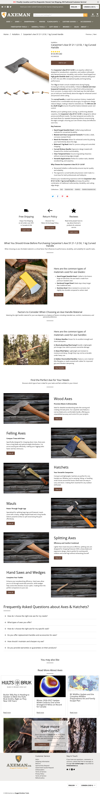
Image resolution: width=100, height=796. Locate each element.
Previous (89, 34)
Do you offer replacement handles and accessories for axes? (32, 635)
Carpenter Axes (69, 189)
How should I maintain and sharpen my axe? (25, 641)
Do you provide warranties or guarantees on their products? (32, 648)
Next (94, 34)
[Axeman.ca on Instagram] (8, 7)
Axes (61, 189)
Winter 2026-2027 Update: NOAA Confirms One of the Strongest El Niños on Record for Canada (49, 703)
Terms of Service (40, 772)
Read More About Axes (50, 670)
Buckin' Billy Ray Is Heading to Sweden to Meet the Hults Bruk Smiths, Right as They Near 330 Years (16, 697)
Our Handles (59, 368)
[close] (98, 2)
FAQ (58, 744)
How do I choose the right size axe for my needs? (27, 616)
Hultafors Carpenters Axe (88, 189)
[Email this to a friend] (67, 196)
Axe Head (58, 295)
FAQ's (37, 759)
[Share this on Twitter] (53, 196)
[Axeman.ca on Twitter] (10, 7)
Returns (38, 763)
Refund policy (39, 778)
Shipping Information (42, 761)
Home (6, 34)
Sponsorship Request (42, 766)
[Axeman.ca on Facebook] (5, 7)
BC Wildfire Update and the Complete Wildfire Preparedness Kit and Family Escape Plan (82, 697)
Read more (7, 712)
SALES (76, 27)
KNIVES (42, 22)
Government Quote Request (44, 768)
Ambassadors (39, 770)
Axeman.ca (11, 793)
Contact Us (42, 744)
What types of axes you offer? (19, 622)
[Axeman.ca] (15, 15)
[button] (55, 52)
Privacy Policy (39, 774)
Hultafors (16, 34)
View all (58, 419)
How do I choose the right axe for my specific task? (28, 629)
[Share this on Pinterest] (62, 196)
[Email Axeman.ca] (2, 7)
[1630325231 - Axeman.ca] (26, 64)
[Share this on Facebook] (57, 196)
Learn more (26, 230)
